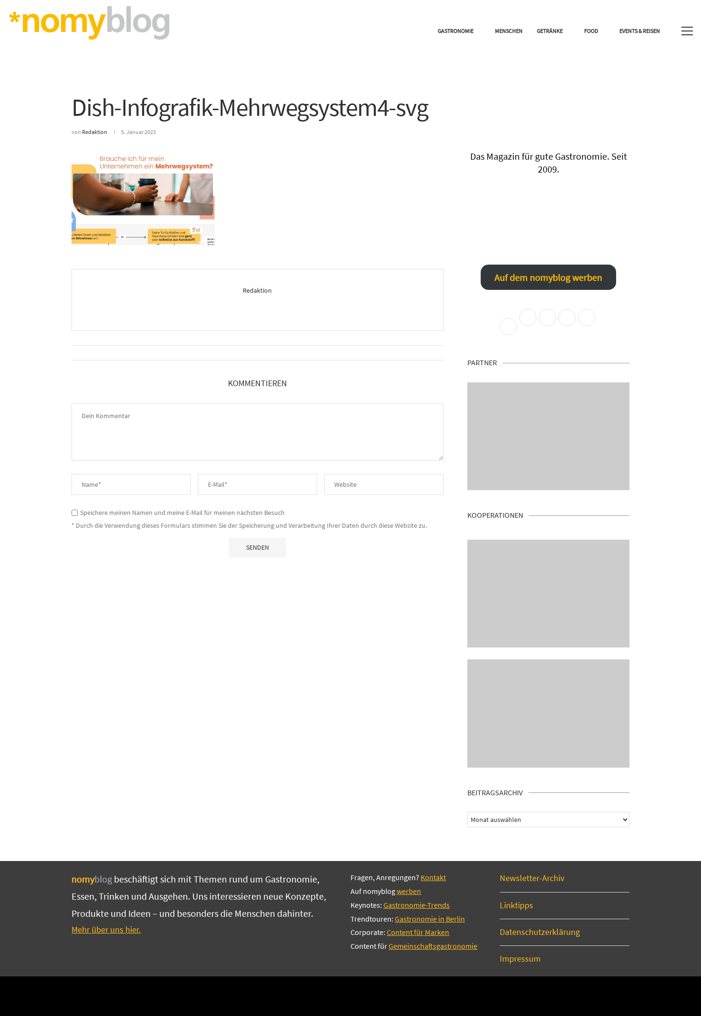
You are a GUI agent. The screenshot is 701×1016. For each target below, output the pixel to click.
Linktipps (516, 905)
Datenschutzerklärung (540, 931)
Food (591, 30)
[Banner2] (548, 594)
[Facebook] (318, 995)
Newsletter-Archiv (532, 877)
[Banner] (548, 713)
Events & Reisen (639, 30)
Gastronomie (456, 30)
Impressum (520, 958)
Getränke (550, 30)
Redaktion (94, 131)
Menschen (509, 30)
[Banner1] (548, 436)
